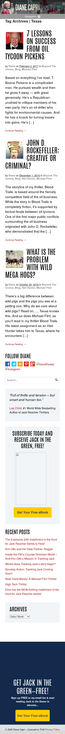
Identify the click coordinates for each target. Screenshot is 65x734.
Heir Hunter (28, 178)
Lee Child (15, 408)
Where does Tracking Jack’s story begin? (30, 564)
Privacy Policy (52, 729)
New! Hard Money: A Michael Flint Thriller (31, 579)
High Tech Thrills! (16, 584)
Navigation (30, 16)
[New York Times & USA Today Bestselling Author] (32, 12)
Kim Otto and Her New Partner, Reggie (29, 549)
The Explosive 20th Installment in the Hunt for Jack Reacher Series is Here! (31, 541)
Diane (11, 66)
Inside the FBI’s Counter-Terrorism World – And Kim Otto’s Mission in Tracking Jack (31, 556)
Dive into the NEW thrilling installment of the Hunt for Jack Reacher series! (32, 592)
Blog (17, 69)
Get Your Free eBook (32, 512)
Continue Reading (14, 130)
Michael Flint (29, 69)
